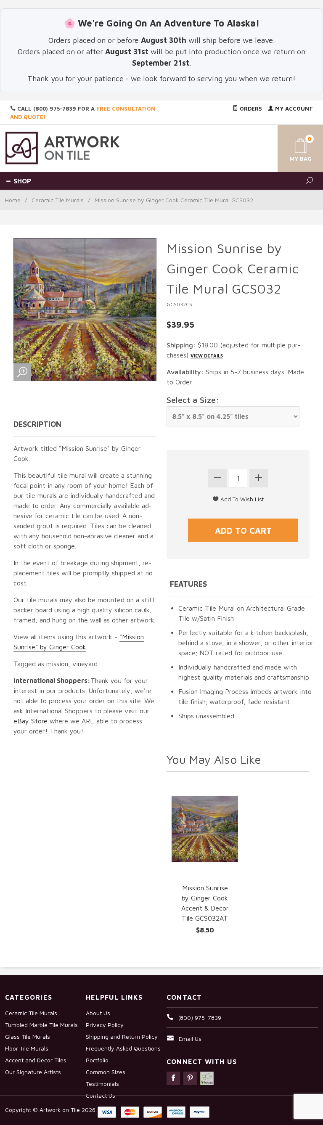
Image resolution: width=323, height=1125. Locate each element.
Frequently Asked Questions (123, 1048)
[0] (294, 147)
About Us (98, 1012)
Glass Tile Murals (27, 1036)
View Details (207, 355)
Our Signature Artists (33, 1071)
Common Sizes (105, 1071)
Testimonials (102, 1083)
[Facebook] (173, 1078)
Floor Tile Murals (26, 1048)
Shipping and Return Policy (122, 1036)
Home (13, 200)
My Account (293, 108)
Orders (250, 108)
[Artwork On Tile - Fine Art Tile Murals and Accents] (62, 147)
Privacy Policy (105, 1024)
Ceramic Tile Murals (58, 200)
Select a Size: (193, 400)
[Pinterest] (190, 1078)
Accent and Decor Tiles (35, 1060)
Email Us (190, 1038)
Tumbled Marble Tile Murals (41, 1024)
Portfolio (97, 1060)
